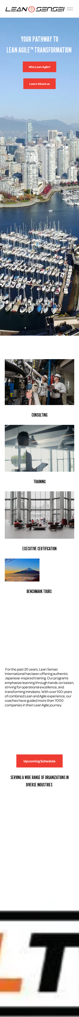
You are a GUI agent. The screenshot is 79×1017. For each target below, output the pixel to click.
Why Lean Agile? (39, 67)
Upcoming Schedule (39, 761)
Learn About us (39, 84)
